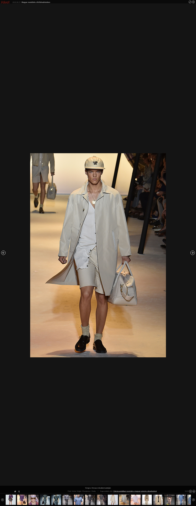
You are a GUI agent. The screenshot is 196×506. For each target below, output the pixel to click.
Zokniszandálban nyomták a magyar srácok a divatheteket (135, 491)
